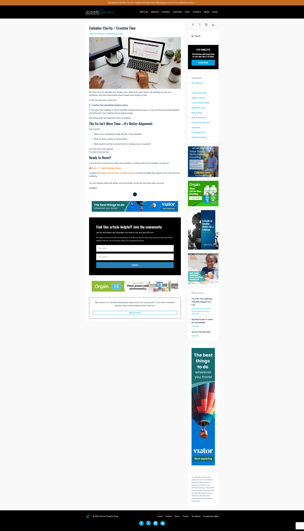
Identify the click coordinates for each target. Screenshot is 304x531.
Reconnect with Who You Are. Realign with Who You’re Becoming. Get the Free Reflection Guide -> (152, 3)
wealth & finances (199, 137)
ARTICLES (144, 12)
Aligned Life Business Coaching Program (118, 173)
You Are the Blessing (201, 332)
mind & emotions (199, 117)
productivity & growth (114, 34)
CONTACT (197, 12)
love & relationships (200, 103)
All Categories (197, 83)
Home (160, 516)
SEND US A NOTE (135, 313)
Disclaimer (196, 516)
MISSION (155, 12)
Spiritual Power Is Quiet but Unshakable (202, 321)
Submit (135, 265)
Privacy (186, 516)
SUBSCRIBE (203, 63)
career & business (96, 34)
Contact (168, 516)
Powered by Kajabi (210, 516)
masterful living (198, 108)
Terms (177, 516)
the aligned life (198, 132)
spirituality (196, 127)
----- (193, 88)
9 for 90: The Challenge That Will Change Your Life (202, 302)
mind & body (197, 113)
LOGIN (214, 12)
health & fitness (198, 98)
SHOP (187, 12)
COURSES (166, 12)
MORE (206, 12)
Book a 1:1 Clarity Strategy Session (106, 168)
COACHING (177, 12)
